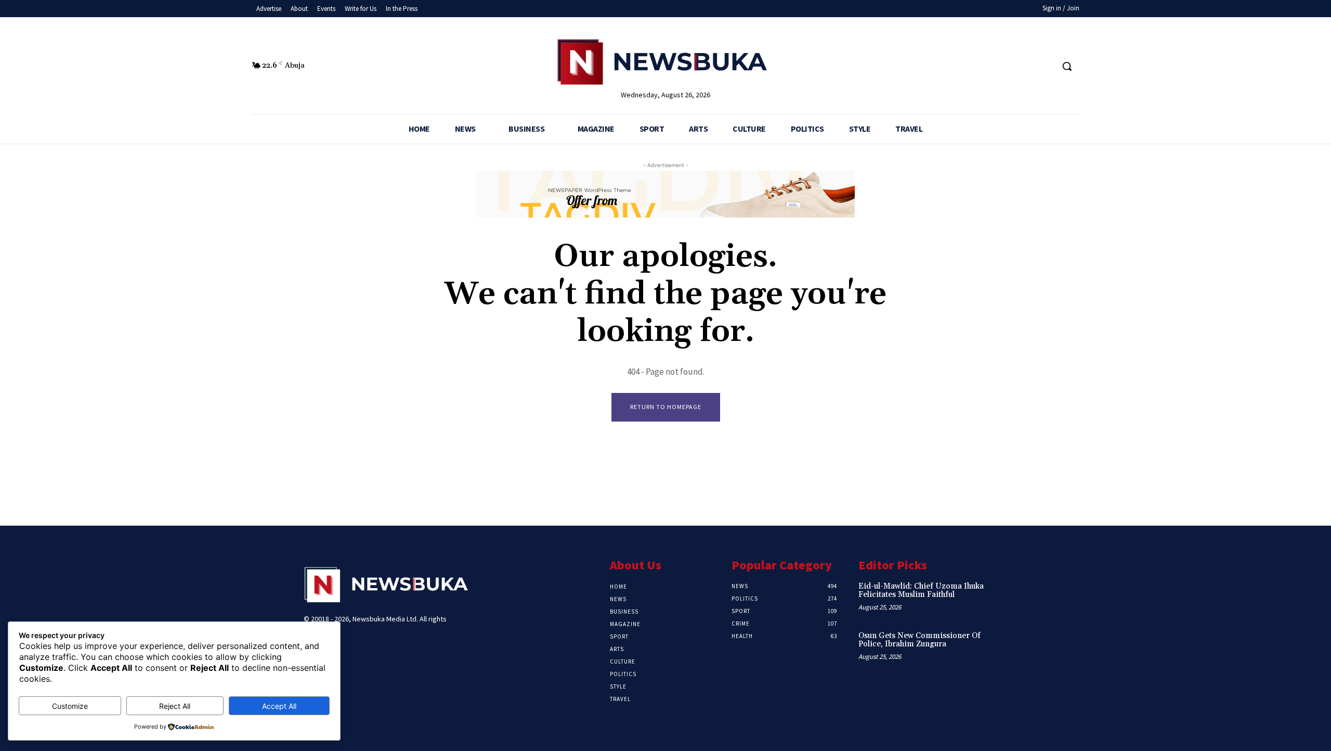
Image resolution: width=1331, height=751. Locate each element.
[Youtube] (1045, 66)
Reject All (174, 706)
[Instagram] (1006, 66)
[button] (1066, 66)
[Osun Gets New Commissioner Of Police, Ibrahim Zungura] (1010, 647)
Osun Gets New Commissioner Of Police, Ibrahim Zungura (919, 640)
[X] (1026, 66)
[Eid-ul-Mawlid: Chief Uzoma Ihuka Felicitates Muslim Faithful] (1010, 597)
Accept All (279, 706)
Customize (70, 706)
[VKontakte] (365, 649)
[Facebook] (987, 66)
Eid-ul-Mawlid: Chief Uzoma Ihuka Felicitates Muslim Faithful (921, 590)
